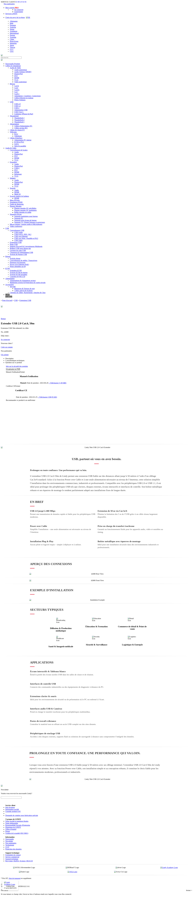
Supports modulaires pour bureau (26, 216)
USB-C (17, 168)
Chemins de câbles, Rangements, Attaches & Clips (27, 293)
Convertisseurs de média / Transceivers (23, 260)
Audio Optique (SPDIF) (22, 72)
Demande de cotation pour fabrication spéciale (21, 815)
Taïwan (12, 47)
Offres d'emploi (10, 829)
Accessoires (9, 285)
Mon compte (12, 8)
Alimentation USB (20, 110)
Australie (13, 37)
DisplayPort (18, 74)
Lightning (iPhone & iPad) (23, 114)
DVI (16, 76)
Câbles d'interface (16, 138)
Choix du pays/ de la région (15, 17)
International (14, 33)
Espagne (13, 25)
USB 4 (16, 108)
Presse (7, 831)
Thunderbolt (14, 116)
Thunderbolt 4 (19, 120)
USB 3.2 (17, 106)
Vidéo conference (16, 226)
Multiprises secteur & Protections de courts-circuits (27, 282)
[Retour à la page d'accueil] (2, 55)
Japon (12, 45)
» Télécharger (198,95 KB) (47, 397)
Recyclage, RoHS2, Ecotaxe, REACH (19, 861)
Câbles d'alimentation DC (23, 126)
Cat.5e (16, 86)
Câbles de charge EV (17, 130)
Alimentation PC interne (22, 140)
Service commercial (12, 857)
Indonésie (13, 43)
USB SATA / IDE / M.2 (22, 234)
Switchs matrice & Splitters (19, 196)
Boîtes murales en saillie (22, 212)
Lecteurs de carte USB (18, 250)
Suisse (12, 29)
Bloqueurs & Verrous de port (24, 289)
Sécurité (13, 287)
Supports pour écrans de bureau (25, 220)
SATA (16, 144)
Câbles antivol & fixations (23, 291)
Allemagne (14, 21)
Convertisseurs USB (17, 230)
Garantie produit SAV (13, 811)
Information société (12, 809)
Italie (11, 23)
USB (11, 102)
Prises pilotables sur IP (18, 266)
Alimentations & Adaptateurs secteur (23, 280)
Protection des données (13, 849)
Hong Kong (14, 41)
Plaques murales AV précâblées (25, 208)
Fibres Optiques (19, 100)
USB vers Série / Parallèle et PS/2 (26, 238)
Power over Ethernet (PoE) (19, 264)
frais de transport (15, 878)
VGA (16, 80)
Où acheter (5, 355)
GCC (12, 49)
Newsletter (9, 841)
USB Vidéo (18, 240)
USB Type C (19, 112)
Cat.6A (16, 90)
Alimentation (14, 124)
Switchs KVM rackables (18, 274)
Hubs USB (14, 244)
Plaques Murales (15, 206)
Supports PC (18, 218)
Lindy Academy (8, 296)
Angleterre (13, 31)
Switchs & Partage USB (18, 254)
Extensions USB (16, 242)
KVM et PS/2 (19, 142)
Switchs (12, 188)
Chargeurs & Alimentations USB (21, 252)
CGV (7, 847)
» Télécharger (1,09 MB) (57, 383)
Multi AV (17, 194)
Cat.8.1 (16, 94)
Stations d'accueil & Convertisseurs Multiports (26, 246)
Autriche (13, 27)
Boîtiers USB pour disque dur (20, 248)
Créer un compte (7, 347)
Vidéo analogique (20, 82)
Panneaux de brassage (17, 262)
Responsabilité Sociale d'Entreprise (17, 825)
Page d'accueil (7, 300)
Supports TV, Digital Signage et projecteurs (29, 222)
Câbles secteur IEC (21, 128)
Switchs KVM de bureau (18, 272)
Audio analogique (20, 70)
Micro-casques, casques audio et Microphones (26, 224)
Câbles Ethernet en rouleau (23, 98)
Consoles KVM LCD (17, 276)
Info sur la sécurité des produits (17, 366)
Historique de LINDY (13, 827)
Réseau (12, 84)
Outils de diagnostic (17, 204)
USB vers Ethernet (21, 236)
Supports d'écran (16, 214)
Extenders (13, 162)
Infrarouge (18, 174)
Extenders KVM (16, 270)
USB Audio (18, 232)
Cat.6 (16, 88)
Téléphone (18, 136)
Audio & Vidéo (15, 68)
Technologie (9, 845)
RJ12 (16, 134)
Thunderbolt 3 (19, 118)
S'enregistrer (18, 12)
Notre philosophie (11, 823)
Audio (16, 152)
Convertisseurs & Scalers (18, 150)
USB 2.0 (17, 104)
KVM (7, 268)
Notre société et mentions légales (16, 821)
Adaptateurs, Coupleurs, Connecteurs (27, 96)
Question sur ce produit (13, 362)
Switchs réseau (15, 258)
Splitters (13, 178)
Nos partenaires (9, 4)
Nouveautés (9, 839)
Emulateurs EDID (16, 202)
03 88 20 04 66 (21, 2)
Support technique (11, 859)
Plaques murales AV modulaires (25, 210)
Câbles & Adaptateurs (13, 66)
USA (12, 51)
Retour (3, 319)
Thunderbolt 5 (19, 122)
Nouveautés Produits (12, 64)
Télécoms (13, 132)
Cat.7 (16, 92)
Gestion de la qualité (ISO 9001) (16, 833)
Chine (12, 39)
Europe (12, 35)
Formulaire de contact (13, 855)
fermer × (189, 890)
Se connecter (18, 10)
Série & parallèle (20, 146)
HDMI (16, 78)
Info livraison (10, 807)
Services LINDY (11, 14)
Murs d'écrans (15, 200)
